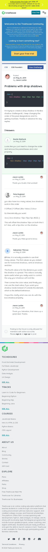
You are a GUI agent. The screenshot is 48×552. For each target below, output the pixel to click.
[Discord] (39, 539)
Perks (4, 484)
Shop (4, 488)
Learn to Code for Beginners (13, 392)
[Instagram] (29, 539)
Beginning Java (8, 404)
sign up (27, 334)
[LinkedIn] (24, 539)
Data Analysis (7, 373)
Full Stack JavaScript (10, 366)
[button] (5, 4)
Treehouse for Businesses (12, 499)
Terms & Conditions (9, 544)
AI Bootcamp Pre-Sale (19, 2)
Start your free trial (24, 53)
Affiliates (5, 481)
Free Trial (35, 12)
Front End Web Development (13, 362)
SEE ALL (5, 382)
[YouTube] (14, 539)
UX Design (6, 377)
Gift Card (5, 466)
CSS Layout (6, 430)
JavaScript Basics (9, 419)
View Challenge (35, 67)
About (4, 447)
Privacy (21, 544)
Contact (5, 462)
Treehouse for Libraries (11, 495)
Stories (4, 459)
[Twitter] (8, 539)
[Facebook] (19, 539)
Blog (4, 451)
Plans (4, 477)
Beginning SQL (8, 400)
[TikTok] (34, 539)
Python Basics (7, 426)
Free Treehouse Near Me (12, 492)
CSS (6, 67)
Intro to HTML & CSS (10, 423)
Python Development (10, 370)
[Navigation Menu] (44, 12)
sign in (18, 334)
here (37, 36)
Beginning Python (9, 396)
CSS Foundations (18, 67)
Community (6, 455)
